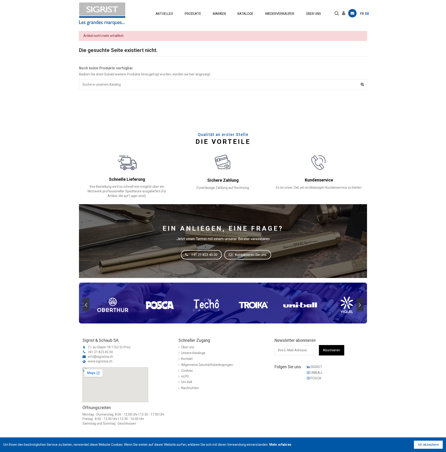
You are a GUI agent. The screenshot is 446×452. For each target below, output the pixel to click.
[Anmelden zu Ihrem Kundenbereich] (345, 12)
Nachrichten (190, 388)
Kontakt (187, 359)
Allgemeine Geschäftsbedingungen (207, 365)
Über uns (187, 347)
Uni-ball (186, 382)
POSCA (315, 378)
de (367, 14)
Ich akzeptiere (428, 444)
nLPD (185, 376)
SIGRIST (316, 367)
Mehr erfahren (280, 444)
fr (362, 14)
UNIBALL (316, 373)
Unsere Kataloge (193, 353)
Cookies (187, 370)
